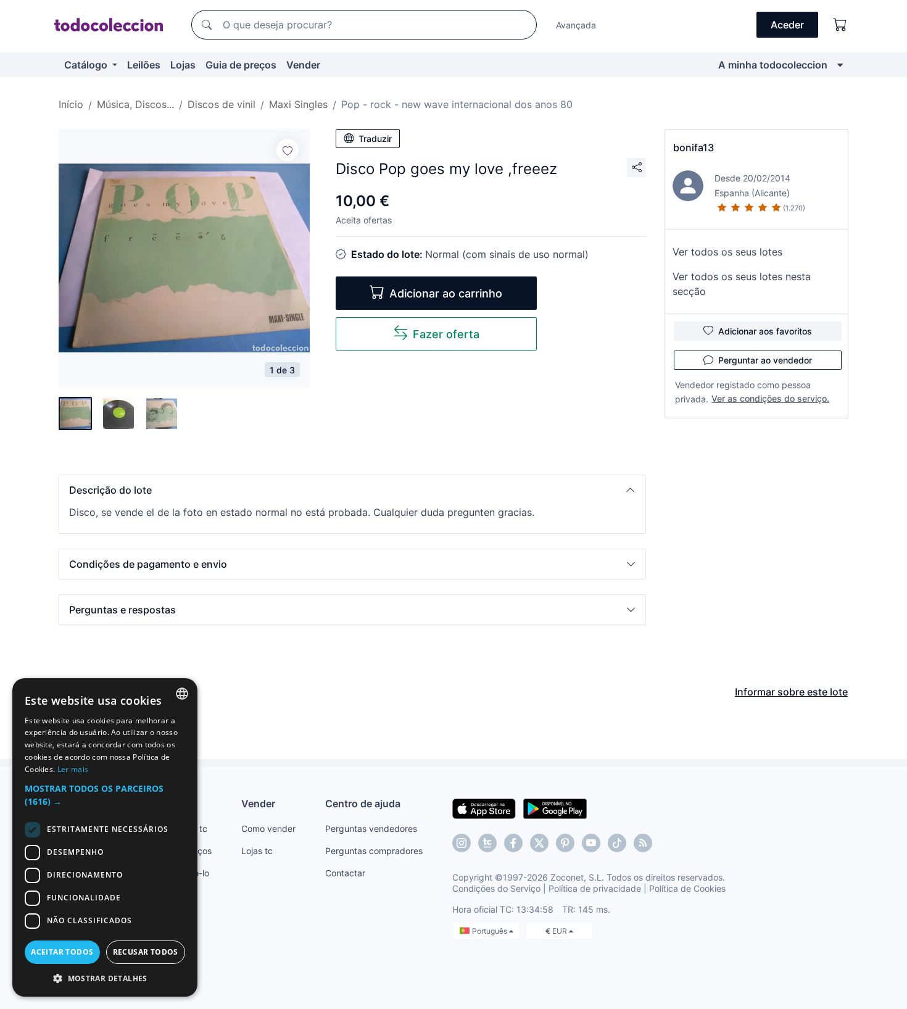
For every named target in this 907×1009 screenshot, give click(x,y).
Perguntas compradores (374, 850)
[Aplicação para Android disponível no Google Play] (555, 808)
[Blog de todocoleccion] (643, 843)
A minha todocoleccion (772, 65)
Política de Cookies (687, 888)
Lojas (183, 65)
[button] (352, 490)
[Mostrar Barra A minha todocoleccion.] (840, 64)
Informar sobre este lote (791, 692)
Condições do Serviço (496, 888)
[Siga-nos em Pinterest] (565, 843)
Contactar (345, 873)
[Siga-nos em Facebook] (513, 843)
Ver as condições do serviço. (770, 398)
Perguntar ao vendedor (765, 360)
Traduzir (375, 138)
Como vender (268, 828)
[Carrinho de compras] (840, 25)
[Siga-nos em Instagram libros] (487, 843)
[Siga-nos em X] (539, 843)
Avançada (576, 25)
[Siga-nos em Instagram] (461, 843)
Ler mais (72, 769)
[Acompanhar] (287, 150)
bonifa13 (693, 147)
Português (490, 931)
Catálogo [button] (87, 65)
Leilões (143, 65)
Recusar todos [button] (145, 952)
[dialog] (104, 837)
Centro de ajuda (362, 803)
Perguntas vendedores (371, 828)
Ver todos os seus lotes (727, 252)
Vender (303, 65)
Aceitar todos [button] (62, 952)
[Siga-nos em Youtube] (591, 843)
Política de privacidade (595, 888)
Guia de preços (240, 65)
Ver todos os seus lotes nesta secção (742, 283)
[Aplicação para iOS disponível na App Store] (484, 808)
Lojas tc (257, 850)
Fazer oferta (446, 334)
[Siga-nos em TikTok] (617, 843)
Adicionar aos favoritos (765, 331)
